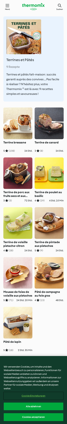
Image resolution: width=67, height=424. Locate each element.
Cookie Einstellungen (33, 395)
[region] (33, 390)
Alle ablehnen (33, 406)
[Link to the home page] (33, 6)
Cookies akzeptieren (33, 417)
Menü (7, 9)
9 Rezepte (13, 67)
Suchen (59, 9)
